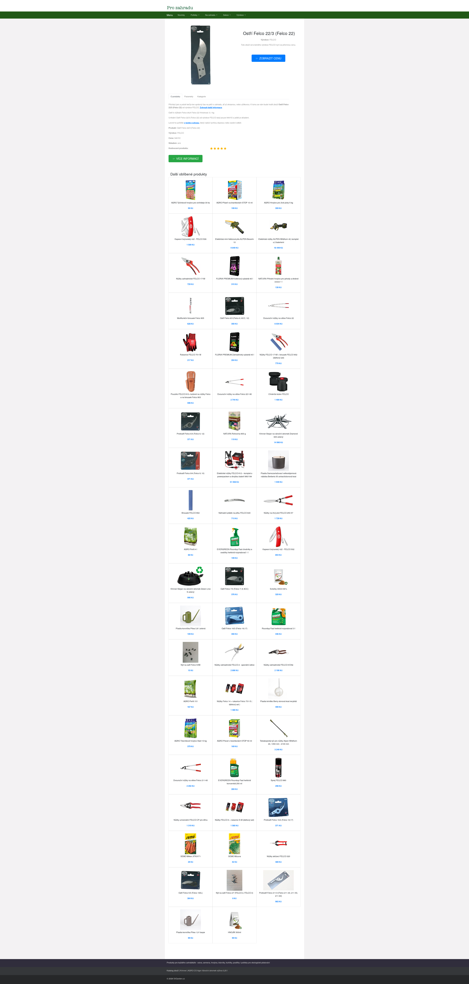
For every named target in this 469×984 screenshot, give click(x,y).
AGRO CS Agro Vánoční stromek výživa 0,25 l (208, 970)
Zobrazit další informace (211, 107)
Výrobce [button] (240, 15)
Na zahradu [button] (210, 15)
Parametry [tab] (188, 96)
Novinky (181, 15)
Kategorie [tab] (201, 96)
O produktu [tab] (175, 96)
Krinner (183, 970)
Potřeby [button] (194, 15)
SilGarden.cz (179, 978)
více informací (187, 158)
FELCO (273, 39)
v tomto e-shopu (191, 122)
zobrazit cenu (270, 58)
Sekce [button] (226, 15)
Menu (170, 15)
